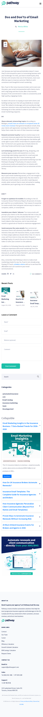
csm (4, 397)
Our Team (5, 635)
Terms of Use (36, 701)
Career (4, 638)
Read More (7, 476)
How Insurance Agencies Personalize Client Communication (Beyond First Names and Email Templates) (18, 506)
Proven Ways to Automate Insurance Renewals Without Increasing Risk (18, 517)
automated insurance (10, 394)
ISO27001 (21, 704)
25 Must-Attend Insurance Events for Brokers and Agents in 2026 (18, 526)
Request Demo (6, 653)
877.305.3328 (18, 675)
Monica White (23, 26)
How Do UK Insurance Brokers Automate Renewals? (20, 484)
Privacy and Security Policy (26, 701)
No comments (37, 274)
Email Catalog (7, 400)
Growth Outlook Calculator (10, 647)
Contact (4, 632)
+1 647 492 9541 (6, 683)
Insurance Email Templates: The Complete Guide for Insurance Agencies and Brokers (19, 494)
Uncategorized (7, 409)
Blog (3, 641)
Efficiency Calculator (8, 644)
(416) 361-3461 (8, 675)
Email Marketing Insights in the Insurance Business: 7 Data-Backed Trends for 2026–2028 (20, 426)
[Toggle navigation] (40, 3)
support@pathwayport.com (10, 667)
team (4, 406)
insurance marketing (10, 403)
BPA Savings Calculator (9, 650)
